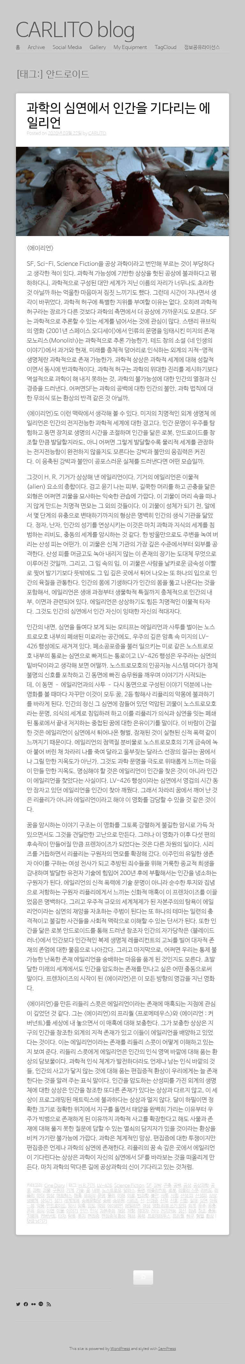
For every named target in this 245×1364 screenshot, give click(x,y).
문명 (101, 1195)
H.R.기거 (86, 1185)
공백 (177, 1185)
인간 (84, 1211)
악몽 (40, 1206)
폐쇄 (131, 1216)
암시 (72, 1206)
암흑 (81, 1206)
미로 (131, 1195)
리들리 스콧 (188, 1190)
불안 (155, 1195)
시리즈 (132, 1200)
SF (149, 1185)
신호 (174, 1200)
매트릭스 (64, 1195)
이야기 (72, 1211)
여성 (146, 1206)
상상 (213, 1195)
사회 (174, 1195)
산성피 (201, 1195)
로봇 (172, 1190)
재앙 (121, 1211)
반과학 (143, 1195)
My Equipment (130, 47)
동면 (141, 1190)
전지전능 (168, 1211)
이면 (50, 1211)
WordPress (120, 1349)
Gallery (98, 47)
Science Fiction (129, 1185)
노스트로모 (111, 1190)
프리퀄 (178, 1216)
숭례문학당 (91, 1200)
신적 (164, 1200)
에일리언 (132, 1206)
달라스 (129, 1190)
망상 (50, 1195)
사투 (164, 1195)
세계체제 (71, 1200)
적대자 (143, 1211)
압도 (91, 1206)
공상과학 (201, 1185)
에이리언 (115, 1206)
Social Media (67, 47)
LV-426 (104, 1185)
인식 (94, 1211)
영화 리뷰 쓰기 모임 (169, 1206)
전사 (155, 1211)
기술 (80, 1190)
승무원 (118, 1200)
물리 (111, 1195)
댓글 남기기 (37, 1221)
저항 (131, 1211)
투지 (81, 1216)
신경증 (152, 1200)
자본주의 (107, 1211)
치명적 (32, 1216)
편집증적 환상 (113, 1216)
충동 (212, 1211)
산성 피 (187, 1195)
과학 (37, 1190)
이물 (60, 1211)
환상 (210, 1216)
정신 (182, 1211)
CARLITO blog (75, 31)
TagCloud (165, 47)
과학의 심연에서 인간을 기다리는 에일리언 (119, 116)
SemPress (167, 1349)
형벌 (200, 1216)
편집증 (93, 1216)
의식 (40, 1211)
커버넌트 (48, 1216)
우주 (202, 1206)
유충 (212, 1206)
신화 (184, 1200)
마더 (40, 1195)
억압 (101, 1206)
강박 (157, 1185)
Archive (36, 47)
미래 (121, 1195)
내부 (96, 1190)
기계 (70, 1190)
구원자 (58, 1190)
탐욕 (72, 1216)
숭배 (107, 1200)
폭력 (141, 1216)
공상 (187, 1185)
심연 (203, 1200)
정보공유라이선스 (202, 47)
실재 (193, 1200)
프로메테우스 (158, 1216)
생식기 (46, 1200)
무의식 (89, 1195)
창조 (202, 1211)
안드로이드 (56, 1206)
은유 (30, 1211)
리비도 (206, 1190)
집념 (192, 1211)
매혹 (78, 1195)
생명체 (32, 1200)
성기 (58, 1200)
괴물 (46, 1190)
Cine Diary (54, 1185)
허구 (190, 1216)
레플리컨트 (156, 1190)
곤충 (167, 1185)
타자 (62, 1216)
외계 (192, 1206)
